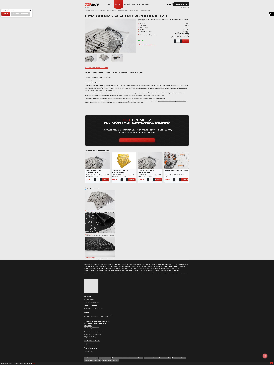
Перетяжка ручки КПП (182, 264)
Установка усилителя (135, 268)
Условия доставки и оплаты (96, 67)
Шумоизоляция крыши (134, 264)
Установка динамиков (106, 268)
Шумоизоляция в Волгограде (110, 360)
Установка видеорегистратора (114, 270)
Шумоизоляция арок (90, 264)
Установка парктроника (150, 268)
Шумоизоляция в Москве (178, 357)
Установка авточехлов (161, 266)
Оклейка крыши (148, 270)
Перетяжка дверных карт (91, 266)
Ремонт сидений (119, 266)
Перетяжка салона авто (132, 266)
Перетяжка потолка (106, 266)
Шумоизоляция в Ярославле (119, 357)
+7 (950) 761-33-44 (181, 4)
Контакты (145, 4)
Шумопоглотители (90, 257)
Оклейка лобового (160, 270)
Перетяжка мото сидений (177, 266)
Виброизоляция (89, 210)
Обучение (127, 4)
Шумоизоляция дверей (119, 264)
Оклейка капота (138, 270)
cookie (33, 363)
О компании (136, 4)
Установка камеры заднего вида (94, 270)
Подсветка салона (158, 264)
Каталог (117, 4)
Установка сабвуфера (120, 268)
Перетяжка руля (170, 264)
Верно (6, 13)
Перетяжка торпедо (147, 266)
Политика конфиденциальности (96, 321)
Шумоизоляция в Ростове (136, 357)
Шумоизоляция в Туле (164, 357)
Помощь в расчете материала (147, 44)
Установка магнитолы (91, 268)
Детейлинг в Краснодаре (91, 357)
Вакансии (88, 325)
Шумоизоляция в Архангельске (93, 360)
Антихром (129, 270)
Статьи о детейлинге (92, 328)
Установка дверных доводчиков (169, 268)
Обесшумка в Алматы (105, 357)
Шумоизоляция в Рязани (150, 357)
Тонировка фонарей (173, 270)
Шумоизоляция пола (104, 264)
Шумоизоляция (89, 234)
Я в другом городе (20, 13)
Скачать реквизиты (91, 305)
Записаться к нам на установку (137, 140)
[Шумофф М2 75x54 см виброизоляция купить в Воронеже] (110, 36)
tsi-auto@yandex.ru (92, 340)
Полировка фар (146, 264)
